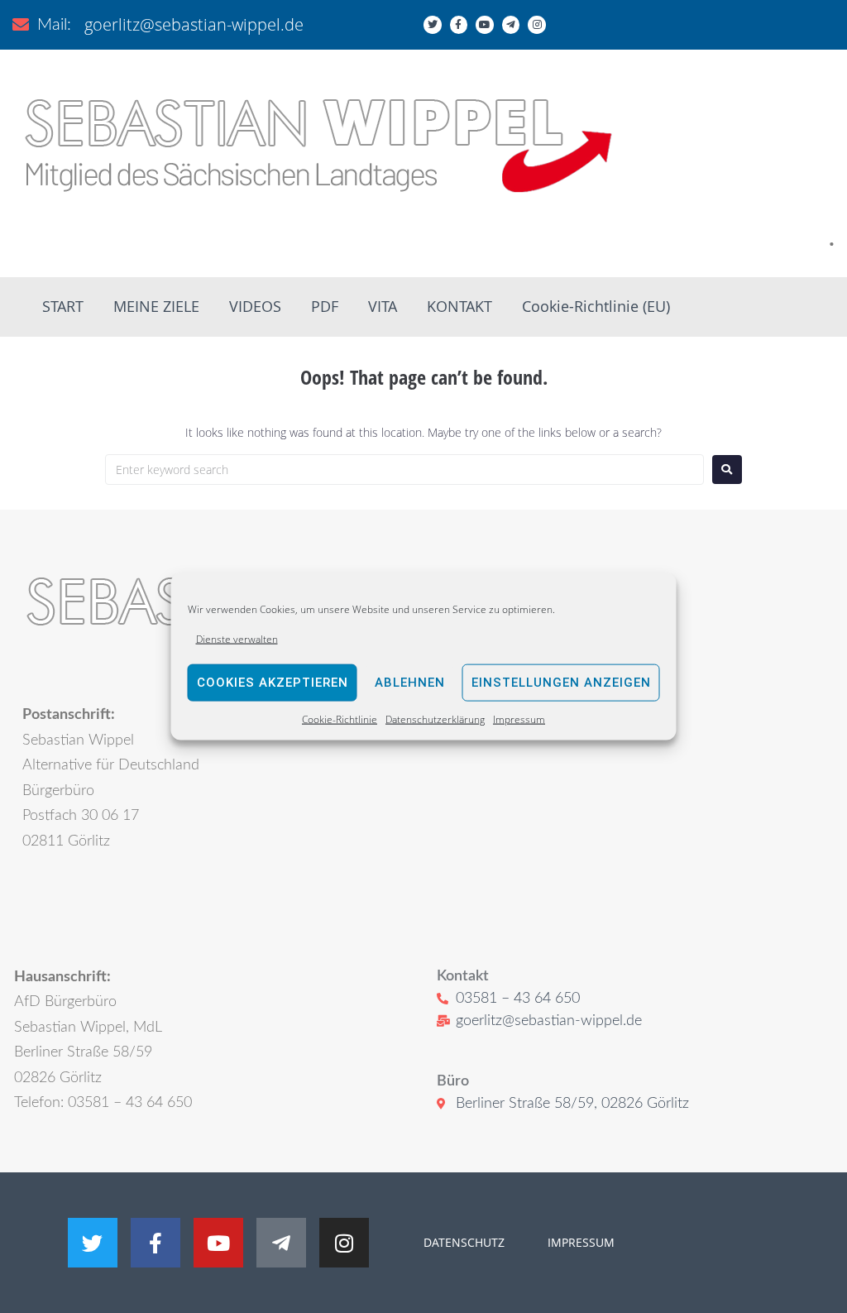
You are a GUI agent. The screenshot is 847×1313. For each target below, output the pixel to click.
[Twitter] (433, 25)
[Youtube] (485, 25)
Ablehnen (410, 682)
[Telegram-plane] (511, 25)
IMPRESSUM (579, 1242)
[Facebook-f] (459, 25)
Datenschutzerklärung (435, 719)
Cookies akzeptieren (272, 682)
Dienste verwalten (237, 638)
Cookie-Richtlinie (339, 719)
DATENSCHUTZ (464, 1242)
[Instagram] (537, 25)
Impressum (519, 719)
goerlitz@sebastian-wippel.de (194, 24)
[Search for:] (404, 469)
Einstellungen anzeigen (561, 682)
